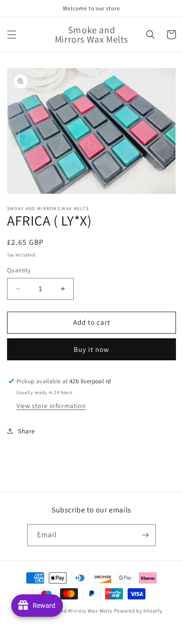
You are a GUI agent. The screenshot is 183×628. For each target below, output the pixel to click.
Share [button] (26, 431)
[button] (11, 34)
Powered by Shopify (138, 610)
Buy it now (91, 349)
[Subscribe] (145, 535)
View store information (51, 406)
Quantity (18, 270)
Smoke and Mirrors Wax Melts (76, 610)
